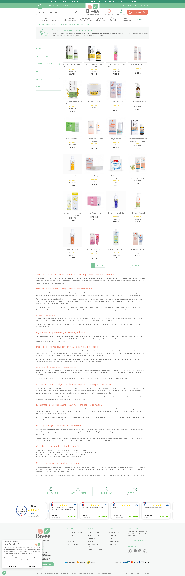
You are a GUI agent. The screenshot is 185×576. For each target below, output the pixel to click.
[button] (4, 572)
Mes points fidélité (72, 544)
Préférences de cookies (107, 573)
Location (90, 541)
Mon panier (70, 541)
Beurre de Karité (94, 102)
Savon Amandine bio (72, 139)
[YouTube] (135, 551)
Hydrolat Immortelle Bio (116, 213)
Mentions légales (48, 573)
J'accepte (32, 566)
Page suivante (137, 265)
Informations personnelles (75, 532)
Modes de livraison (93, 535)
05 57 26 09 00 (50, 5)
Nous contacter (142, 5)
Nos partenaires (113, 541)
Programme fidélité (94, 532)
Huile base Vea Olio (116, 102)
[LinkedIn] (145, 551)
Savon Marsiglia (94, 176)
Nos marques (112, 535)
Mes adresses (71, 538)
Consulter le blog (136, 540)
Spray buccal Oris (116, 139)
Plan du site (39, 573)
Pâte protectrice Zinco (137, 249)
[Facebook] (130, 551)
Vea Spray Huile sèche (138, 64)
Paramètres (12, 566)
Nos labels (111, 538)
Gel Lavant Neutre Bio (116, 249)
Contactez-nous (113, 547)
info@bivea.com (41, 549)
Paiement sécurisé (93, 538)
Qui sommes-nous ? (114, 532)
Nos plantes (112, 544)
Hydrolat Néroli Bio (72, 249)
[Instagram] (140, 551)
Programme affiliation (95, 549)
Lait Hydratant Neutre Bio (138, 213)
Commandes (71, 535)
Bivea (93, 9)
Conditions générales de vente (61, 573)
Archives (73, 573)
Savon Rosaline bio (94, 213)
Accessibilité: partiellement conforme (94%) (88, 573)
